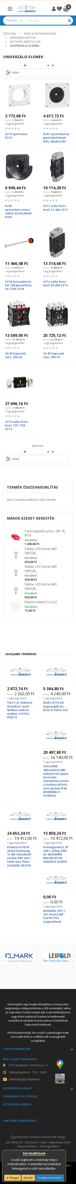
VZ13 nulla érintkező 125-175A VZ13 (17, 425)
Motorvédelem (27, 1146)
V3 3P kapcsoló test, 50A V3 (53, 355)
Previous (4, 961)
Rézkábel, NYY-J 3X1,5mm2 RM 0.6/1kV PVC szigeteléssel (54, 916)
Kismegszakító (49, 1146)
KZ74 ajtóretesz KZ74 (16, 136)
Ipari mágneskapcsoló (55, 1142)
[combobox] (45, 20)
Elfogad (14, 1178)
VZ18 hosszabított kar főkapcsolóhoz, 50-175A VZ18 (18, 285)
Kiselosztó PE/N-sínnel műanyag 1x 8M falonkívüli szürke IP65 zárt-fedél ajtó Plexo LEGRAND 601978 (19, 856)
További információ (49, 1178)
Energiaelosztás (23, 37)
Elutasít (28, 1178)
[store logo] (26, 9)
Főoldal (9, 33)
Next (72, 961)
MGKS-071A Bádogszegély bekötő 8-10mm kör (55, 706)
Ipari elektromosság (40, 33)
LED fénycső (13, 1142)
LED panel (31, 1142)
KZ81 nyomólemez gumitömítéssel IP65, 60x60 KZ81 (56, 137)
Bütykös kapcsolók (25, 41)
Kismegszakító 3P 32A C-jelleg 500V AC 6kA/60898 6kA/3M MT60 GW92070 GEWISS (55, 854)
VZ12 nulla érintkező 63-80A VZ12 (55, 283)
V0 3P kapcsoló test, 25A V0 (15, 355)
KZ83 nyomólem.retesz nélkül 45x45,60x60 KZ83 (18, 211)
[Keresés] (69, 20)
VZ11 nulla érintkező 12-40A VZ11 (55, 207)
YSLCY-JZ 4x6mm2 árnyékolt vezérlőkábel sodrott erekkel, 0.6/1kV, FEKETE (19, 710)
